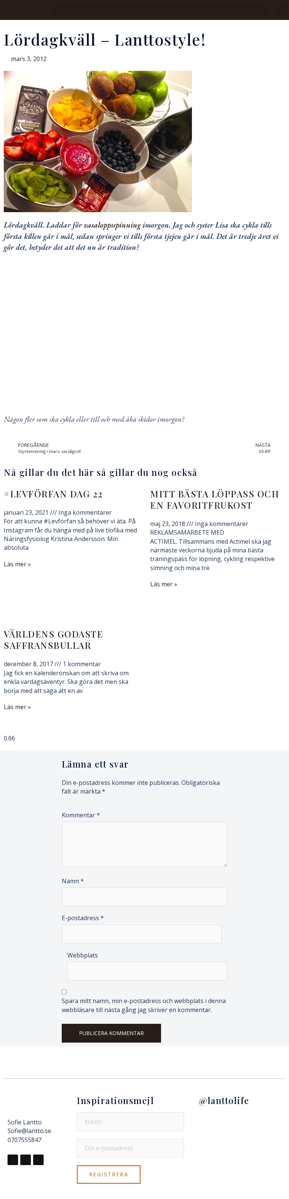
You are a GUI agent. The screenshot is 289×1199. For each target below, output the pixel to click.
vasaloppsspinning (112, 225)
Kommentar (81, 815)
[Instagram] (25, 1160)
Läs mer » (17, 564)
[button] (160, 10)
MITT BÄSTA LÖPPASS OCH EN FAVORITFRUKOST (214, 499)
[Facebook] (13, 1160)
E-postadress (83, 918)
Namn (73, 881)
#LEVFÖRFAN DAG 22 (53, 494)
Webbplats (82, 955)
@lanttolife (224, 1100)
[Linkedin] (38, 1160)
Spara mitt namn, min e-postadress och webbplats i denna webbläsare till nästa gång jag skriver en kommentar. (144, 1005)
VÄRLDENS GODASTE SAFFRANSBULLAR (53, 639)
